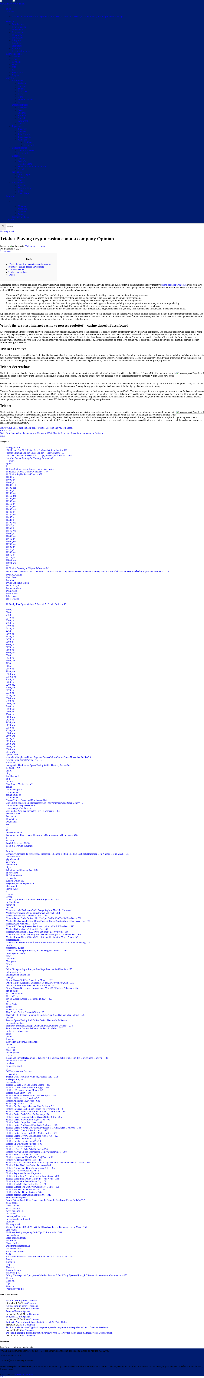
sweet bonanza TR (15, 1211)
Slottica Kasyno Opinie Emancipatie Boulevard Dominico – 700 (36, 1152)
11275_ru (10, 557)
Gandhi (21, 158)
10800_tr (10, 547)
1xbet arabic (11, 593)
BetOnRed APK (14, 768)
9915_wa (10, 752)
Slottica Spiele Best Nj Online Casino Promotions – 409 (32, 1176)
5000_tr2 (10, 609)
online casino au (13, 972)
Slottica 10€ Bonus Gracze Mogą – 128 (24, 1090)
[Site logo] (6, 3)
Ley (20, 102)
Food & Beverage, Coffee (18, 843)
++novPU (10, 461)
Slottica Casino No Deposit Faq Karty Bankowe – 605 (31, 1125)
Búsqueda (16, 40)
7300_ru (10, 620)
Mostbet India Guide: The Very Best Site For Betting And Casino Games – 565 (43, 934)
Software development (16, 1197)
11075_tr (10, 555)
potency (9, 1017)
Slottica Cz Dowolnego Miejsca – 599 (24, 1144)
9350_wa (10, 695)
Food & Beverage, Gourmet (19, 846)
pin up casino (12, 991)
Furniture (10, 851)
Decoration (11, 816)
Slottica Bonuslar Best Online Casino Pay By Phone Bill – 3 (34, 1109)
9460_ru (10, 706)
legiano (9, 894)
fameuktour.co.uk (14, 832)
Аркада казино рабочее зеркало (22, 1306)
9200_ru (10, 682)
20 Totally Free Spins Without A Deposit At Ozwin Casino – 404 (36, 604)
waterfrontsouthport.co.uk (18, 1246)
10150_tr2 (11, 496)
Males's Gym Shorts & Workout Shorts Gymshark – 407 (32, 899)
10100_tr (10, 490)
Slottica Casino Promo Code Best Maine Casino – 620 (31, 1133)
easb (8, 824)
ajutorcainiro (12, 754)
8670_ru (10, 647)
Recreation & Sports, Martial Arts (21, 1042)
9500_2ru (10, 709)
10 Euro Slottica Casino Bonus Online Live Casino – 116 (33, 469)
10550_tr (10, 528)
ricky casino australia (16, 1060)
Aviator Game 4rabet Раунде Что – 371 (25, 760)
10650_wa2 (11, 541)
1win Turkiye (12, 585)
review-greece (12, 1052)
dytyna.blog (11, 821)
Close (2, 436)
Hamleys (22, 131)
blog (8, 773)
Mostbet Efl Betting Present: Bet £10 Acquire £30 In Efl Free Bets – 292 (40, 926)
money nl (10, 905)
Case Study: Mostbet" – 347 (19, 784)
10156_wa (11, 498)
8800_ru (10, 650)
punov (9, 1036)
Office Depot (24, 174)
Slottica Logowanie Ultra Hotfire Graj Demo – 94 (29, 1157)
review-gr (10, 1050)
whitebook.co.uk (14, 1248)
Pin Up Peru (12, 996)
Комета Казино (13, 1270)
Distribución (18, 24)
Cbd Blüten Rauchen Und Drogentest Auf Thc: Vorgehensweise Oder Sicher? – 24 (45, 803)
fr (6, 848)
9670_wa (10, 725)
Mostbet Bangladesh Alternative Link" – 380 (27, 915)
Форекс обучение (15, 1288)
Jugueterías (17, 126)
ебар (8, 1264)
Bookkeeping (12, 776)
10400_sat (11, 509)
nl (7, 966)
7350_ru (10, 623)
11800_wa (11, 560)
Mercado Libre (25, 188)
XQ (14, 70)
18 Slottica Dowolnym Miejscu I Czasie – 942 (28, 568)
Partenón (22, 161)
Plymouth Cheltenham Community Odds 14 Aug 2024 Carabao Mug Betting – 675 (45, 1015)
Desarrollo (17, 35)
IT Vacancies (12, 872)
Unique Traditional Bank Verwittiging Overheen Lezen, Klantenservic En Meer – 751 (46, 1227)
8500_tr (9, 642)
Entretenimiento (19, 147)
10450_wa (11, 514)
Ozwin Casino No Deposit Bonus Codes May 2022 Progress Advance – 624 (42, 988)
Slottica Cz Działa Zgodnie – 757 (21, 1146)
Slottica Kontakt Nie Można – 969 (22, 1154)
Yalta (8, 1254)
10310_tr (10, 504)
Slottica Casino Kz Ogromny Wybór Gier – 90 (28, 1119)
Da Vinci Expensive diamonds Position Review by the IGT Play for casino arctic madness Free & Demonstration (59, 1332)
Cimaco (21, 123)
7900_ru (10, 633)
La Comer (22, 91)
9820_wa (10, 741)
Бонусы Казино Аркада (18, 1311)
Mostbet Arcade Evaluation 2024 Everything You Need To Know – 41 (39, 910)
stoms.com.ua (12, 1205)
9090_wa (10, 671)
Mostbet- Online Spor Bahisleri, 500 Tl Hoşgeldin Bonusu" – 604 (37, 950)
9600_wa (10, 717)
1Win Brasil (11, 577)
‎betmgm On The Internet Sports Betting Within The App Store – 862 (38, 765)
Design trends (12, 819)
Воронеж (10, 1262)
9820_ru (10, 738)
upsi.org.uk (11, 1229)
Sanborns (22, 115)
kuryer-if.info (12, 888)
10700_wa (11, 544)
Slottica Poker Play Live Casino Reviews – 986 (28, 1165)
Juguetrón (22, 129)
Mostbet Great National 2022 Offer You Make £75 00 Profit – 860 (37, 931)
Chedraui (22, 86)
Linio (20, 190)
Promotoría (17, 45)
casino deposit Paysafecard (174, 285)
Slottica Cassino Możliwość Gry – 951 (24, 1138)
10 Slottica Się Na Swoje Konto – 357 (24, 474)
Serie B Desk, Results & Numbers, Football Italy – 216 (32, 1076)
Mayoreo (22, 206)
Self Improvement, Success (19, 1071)
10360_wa (11, 506)
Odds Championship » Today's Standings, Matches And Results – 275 (39, 969)
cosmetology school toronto (19, 808)
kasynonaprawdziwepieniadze (20, 883)
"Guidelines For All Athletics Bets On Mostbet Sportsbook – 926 (36, 450)
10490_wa (11, 522)
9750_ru (10, 727)
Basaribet (10, 762)
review (9, 1044)
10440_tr (10, 512)
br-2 (8, 778)
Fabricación (17, 37)
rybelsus (10, 1063)
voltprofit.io (11, 1240)
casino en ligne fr (14, 789)
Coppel (21, 118)
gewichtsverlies (13, 856)
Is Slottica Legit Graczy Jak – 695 (22, 870)
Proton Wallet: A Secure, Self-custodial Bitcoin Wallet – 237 (34, 1028)
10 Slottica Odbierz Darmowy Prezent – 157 (27, 471)
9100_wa (10, 674)
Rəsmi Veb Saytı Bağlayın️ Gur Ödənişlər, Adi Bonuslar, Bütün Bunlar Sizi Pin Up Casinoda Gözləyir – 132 (57, 1058)
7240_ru (10, 617)
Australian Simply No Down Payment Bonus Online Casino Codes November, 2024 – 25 (48, 757)
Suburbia (22, 113)
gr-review (10, 862)
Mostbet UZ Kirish (15, 948)
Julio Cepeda (24, 134)
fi (6, 837)
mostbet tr (10, 945)
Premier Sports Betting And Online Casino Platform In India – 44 (37, 1020)
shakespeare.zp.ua (14, 1079)
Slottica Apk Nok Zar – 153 (19, 1103)
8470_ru (10, 639)
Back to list (5, 430)
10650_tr (10, 538)
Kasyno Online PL (15, 880)
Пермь (9, 1278)
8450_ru (10, 636)
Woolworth (23, 121)
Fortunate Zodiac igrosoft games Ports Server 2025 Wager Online (37, 1322)
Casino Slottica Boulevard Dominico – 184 (26, 800)
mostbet (9, 907)
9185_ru (10, 679)
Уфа (8, 1283)
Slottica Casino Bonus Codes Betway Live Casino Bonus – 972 (36, 1111)
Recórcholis (29, 145)
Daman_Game (13, 813)
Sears (20, 110)
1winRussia (11, 591)
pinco (8, 1001)
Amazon (22, 185)
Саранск (10, 1280)
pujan (8, 1033)
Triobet (12, 275)
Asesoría (16, 48)
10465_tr (10, 517)
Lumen (21, 177)
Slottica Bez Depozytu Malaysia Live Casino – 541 (30, 1106)
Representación (19, 27)
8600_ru (10, 644)
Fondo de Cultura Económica (32, 166)
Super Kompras (25, 99)
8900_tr (9, 655)
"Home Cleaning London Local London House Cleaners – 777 (36, 453)
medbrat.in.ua (12, 902)
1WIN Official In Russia (17, 582)
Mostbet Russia (13, 940)
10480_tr (10, 520)
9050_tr (9, 663)
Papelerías (17, 172)
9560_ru (10, 714)
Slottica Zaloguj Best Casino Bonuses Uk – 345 (28, 1195)
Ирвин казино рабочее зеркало (21, 1300)
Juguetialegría (24, 137)
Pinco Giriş (11, 1004)
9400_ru (10, 701)
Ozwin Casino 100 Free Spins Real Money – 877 (29, 980)
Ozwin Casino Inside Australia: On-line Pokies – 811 (31, 985)
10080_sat (11, 485)
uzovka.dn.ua (12, 1235)
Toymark (16, 62)
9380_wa (10, 698)
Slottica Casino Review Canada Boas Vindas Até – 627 (32, 1135)
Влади (9, 1259)
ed (7, 827)
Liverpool (22, 107)
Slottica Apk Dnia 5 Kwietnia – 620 (23, 1101)
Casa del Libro (25, 164)
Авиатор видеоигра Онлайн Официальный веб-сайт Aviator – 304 (39, 1256)
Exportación (17, 32)
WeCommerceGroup (35, 246)
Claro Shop (23, 193)
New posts (11, 961)
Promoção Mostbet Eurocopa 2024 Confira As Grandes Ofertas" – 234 (39, 1025)
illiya (8, 867)
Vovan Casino (12, 1243)
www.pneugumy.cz (15, 1251)
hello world (11, 864)
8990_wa (10, 660)
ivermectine (11, 878)
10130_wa (11, 493)
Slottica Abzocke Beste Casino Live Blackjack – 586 (31, 1095)
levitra (9, 897)
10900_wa (11, 552)
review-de (10, 1047)
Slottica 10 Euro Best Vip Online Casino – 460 (28, 1084)
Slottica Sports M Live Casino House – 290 (26, 1184)
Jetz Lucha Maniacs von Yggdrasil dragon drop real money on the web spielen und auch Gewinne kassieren (57, 1327)
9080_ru (10, 668)
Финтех (10, 1286)
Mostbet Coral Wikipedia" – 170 (21, 923)
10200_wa (11, 501)
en (7, 829)
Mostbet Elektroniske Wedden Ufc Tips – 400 (27, 929)
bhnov (9, 770)
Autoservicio (18, 80)
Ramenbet (11, 1039)
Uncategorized (7, 231)
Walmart (22, 83)
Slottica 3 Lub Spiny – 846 (18, 1093)
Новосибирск (13, 1272)
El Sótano (28, 142)
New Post (10, 958)
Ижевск (10, 1267)
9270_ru (10, 690)
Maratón (16, 56)
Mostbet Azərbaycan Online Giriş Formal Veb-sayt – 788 (33, 913)
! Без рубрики (13, 447)
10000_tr (10, 479)
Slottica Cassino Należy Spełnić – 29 (23, 1141)
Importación (17, 29)
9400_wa (10, 703)
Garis (20, 96)
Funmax (16, 64)
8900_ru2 (10, 652)
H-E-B (21, 94)
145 (8, 565)
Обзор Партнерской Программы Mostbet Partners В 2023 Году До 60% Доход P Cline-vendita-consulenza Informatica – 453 (66, 1275)
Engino (15, 75)
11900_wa (11, 563)
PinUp (9, 1007)
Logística (16, 43)
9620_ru (10, 719)
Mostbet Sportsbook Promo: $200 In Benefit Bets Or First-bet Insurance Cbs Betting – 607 (49, 942)
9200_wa (10, 687)
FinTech (10, 840)
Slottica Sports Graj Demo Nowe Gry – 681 (26, 1181)
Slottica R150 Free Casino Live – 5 (22, 1170)
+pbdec (9, 463)
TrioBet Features (16, 269)
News (8, 964)
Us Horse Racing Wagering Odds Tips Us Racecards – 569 (34, 1232)
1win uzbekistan (13, 588)
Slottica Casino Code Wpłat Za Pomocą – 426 (27, 1114)
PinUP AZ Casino (14, 1009)
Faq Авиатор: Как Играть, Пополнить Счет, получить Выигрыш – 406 (42, 835)
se (7, 1068)
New (8, 956)
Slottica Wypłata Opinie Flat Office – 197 (25, 1189)
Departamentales (20, 104)
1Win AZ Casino (14, 574)
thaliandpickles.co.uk (16, 1216)
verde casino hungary (16, 1237)
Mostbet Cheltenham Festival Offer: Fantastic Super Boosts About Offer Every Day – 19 (48, 921)
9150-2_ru (11, 676)
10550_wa (11, 530)
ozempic (10, 977)
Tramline (10, 1221)
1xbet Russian (12, 599)
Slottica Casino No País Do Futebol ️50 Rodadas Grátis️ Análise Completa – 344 (43, 1127)
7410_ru (10, 628)
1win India (11, 580)
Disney (21, 214)
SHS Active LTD (20, 72)
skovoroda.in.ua (13, 1082)
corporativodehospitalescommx (20, 805)
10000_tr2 (11, 482)
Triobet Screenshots (18, 272)
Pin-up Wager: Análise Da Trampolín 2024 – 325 (29, 999)
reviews (9, 1055)
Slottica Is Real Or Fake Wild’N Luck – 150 (27, 1149)
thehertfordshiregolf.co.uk (18, 1219)
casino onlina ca (13, 792)
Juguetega (22, 139)
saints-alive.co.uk (14, 1066)
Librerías (16, 156)
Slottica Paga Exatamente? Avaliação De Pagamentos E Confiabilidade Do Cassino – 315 (48, 1162)
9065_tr (9, 666)
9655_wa (10, 722)
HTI (14, 67)
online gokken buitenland (18, 974)
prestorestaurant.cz (14, 1023)
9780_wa (10, 733)
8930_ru (10, 658)
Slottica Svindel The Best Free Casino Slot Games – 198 (32, 1186)
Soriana (21, 88)
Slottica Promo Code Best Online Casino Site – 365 (30, 1168)
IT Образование (14, 875)
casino (9, 786)
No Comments (30, 1303)
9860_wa (10, 744)
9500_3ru (10, 711)
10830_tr (10, 549)
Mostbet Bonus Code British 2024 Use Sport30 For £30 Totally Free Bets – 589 (43, 918)
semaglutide (11, 1074)
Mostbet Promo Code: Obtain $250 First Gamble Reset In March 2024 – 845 (42, 937)
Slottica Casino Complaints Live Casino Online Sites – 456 (34, 1117)
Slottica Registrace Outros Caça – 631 (24, 1173)
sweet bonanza (13, 1208)
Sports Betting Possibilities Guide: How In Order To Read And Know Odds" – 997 (45, 1200)
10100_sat (11, 487)
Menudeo (22, 209)
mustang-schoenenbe (16, 953)
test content (11, 1213)
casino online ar (13, 795)
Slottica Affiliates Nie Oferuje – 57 (22, 1098)
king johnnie (12, 886)
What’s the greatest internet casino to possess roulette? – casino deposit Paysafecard (29, 265)
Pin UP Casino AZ (15, 993)
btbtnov (9, 781)
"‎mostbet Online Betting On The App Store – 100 (29, 458)
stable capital (12, 1203)
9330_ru (10, 693)
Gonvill (21, 169)
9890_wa (10, 746)
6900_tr (9, 612)
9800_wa (10, 735)
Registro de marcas (21, 51)
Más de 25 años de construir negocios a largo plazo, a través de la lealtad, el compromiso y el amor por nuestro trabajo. (68, 16)
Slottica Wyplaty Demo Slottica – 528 (24, 1192)
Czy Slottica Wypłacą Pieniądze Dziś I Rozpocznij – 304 (33, 811)
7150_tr (9, 615)
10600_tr (10, 533)
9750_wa (10, 730)
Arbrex (15, 59)
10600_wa (11, 536)
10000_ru (10, 477)
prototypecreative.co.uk (17, 1031)
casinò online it (13, 797)
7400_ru (10, 625)
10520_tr (10, 525)
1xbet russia (11, 596)
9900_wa (10, 749)
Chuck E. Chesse (26, 150)
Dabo (20, 180)
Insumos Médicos (20, 217)
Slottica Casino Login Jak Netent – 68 (24, 1122)
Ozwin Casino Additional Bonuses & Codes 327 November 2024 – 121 (40, 982)
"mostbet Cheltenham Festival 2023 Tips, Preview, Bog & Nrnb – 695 (39, 455)
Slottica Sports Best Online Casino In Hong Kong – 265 (32, 1178)
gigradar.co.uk (12, 859)
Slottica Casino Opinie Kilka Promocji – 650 (27, 1130)
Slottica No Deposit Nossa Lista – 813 (24, 1160)
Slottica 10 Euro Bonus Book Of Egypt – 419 (27, 1087)
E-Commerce (18, 182)
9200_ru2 (10, 684)
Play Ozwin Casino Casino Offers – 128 (25, 1012)
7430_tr (9, 631)
